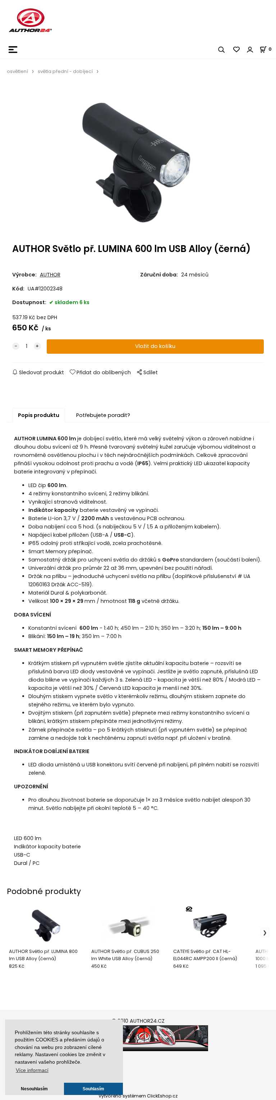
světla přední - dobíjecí (65, 71)
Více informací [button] (32, 1070)
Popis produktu (38, 415)
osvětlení (17, 71)
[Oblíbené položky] (237, 49)
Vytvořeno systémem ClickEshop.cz (138, 1096)
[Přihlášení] (250, 49)
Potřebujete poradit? (103, 415)
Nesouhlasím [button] (34, 1088)
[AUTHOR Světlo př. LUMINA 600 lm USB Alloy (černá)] (138, 161)
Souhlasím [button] (93, 1088)
